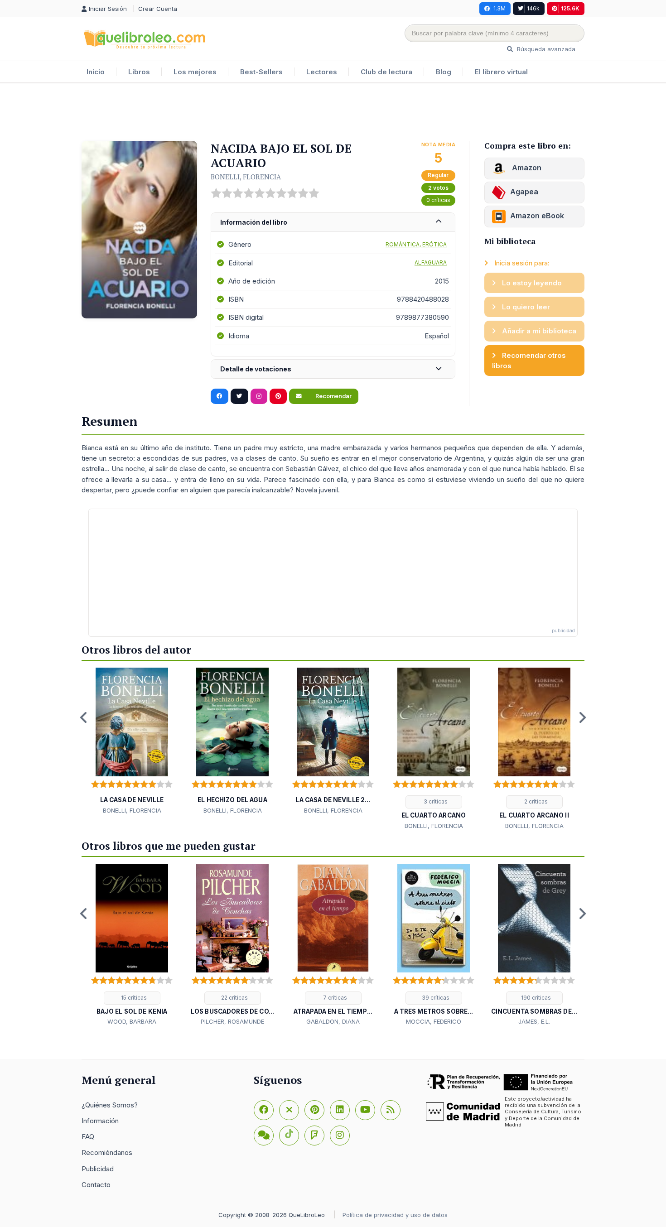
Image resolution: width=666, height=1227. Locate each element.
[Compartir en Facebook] (219, 396)
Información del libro (253, 222)
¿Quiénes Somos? (110, 1105)
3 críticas (435, 801)
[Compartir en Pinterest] (278, 396)
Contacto (96, 1184)
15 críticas (133, 997)
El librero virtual (501, 71)
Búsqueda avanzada (545, 49)
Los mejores (195, 71)
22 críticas (234, 997)
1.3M (499, 8)
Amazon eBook (537, 215)
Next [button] (582, 717)
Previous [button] (83, 717)
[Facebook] (264, 1110)
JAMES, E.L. (534, 1021)
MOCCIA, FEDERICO (433, 1021)
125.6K (570, 8)
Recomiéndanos (107, 1152)
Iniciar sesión (109, 8)
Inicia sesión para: (521, 263)
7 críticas (334, 997)
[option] (132, 741)
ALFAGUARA (431, 262)
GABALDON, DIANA (333, 1021)
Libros (139, 71)
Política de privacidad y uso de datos (395, 1214)
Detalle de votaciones (255, 369)
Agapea (524, 191)
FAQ (88, 1136)
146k (533, 8)
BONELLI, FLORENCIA (246, 176)
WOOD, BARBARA (131, 1021)
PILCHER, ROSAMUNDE (232, 1021)
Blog (443, 71)
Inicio (96, 71)
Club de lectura (386, 71)
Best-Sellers (261, 71)
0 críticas (438, 200)
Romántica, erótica (416, 244)
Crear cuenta (157, 8)
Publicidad (98, 1168)
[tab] (333, 222)
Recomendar (333, 396)
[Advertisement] (333, 112)
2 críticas (535, 801)
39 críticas (434, 997)
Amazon (525, 167)
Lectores (321, 71)
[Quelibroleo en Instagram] (259, 396)
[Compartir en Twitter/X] (239, 396)
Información (100, 1120)
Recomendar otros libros (529, 360)
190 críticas (535, 997)
